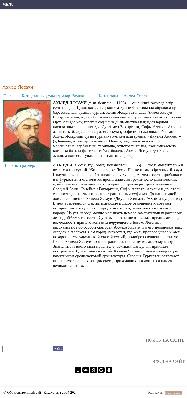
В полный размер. (19, 165)
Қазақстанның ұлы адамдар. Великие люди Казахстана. (70, 95)
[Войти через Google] (101, 370)
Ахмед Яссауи (136, 95)
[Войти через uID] (78, 370)
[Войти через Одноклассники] (109, 370)
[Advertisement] (93, 44)
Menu (8, 4)
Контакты (156, 392)
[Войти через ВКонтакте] (85, 370)
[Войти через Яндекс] (93, 370)
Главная (10, 95)
